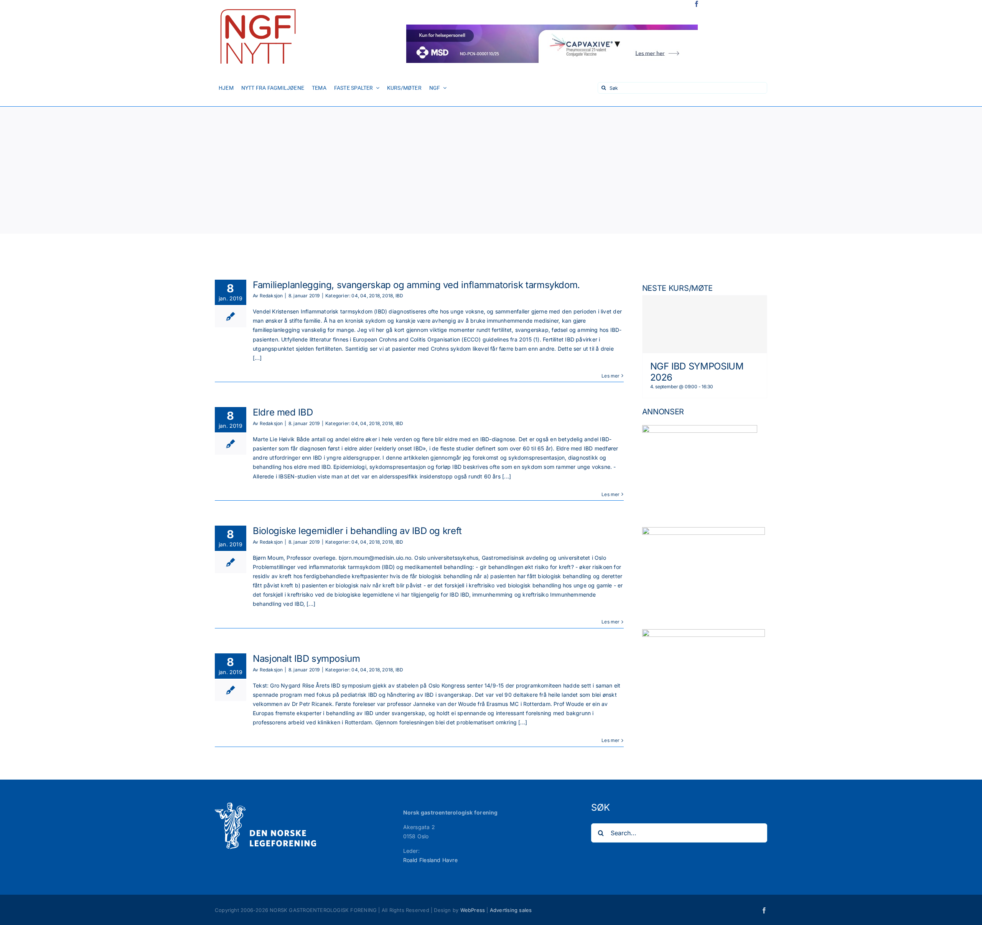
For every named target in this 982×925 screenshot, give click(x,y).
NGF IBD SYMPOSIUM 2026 (697, 372)
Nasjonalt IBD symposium (306, 658)
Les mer (610, 376)
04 (354, 295)
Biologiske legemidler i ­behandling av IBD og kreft (357, 530)
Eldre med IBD (283, 412)
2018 (374, 295)
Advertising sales (511, 910)
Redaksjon (271, 295)
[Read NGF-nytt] (257, 6)
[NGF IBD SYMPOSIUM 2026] (705, 324)
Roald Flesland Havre (430, 860)
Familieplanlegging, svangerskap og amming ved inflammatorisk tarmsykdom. (416, 284)
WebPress (472, 910)
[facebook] (697, 4)
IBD (399, 295)
